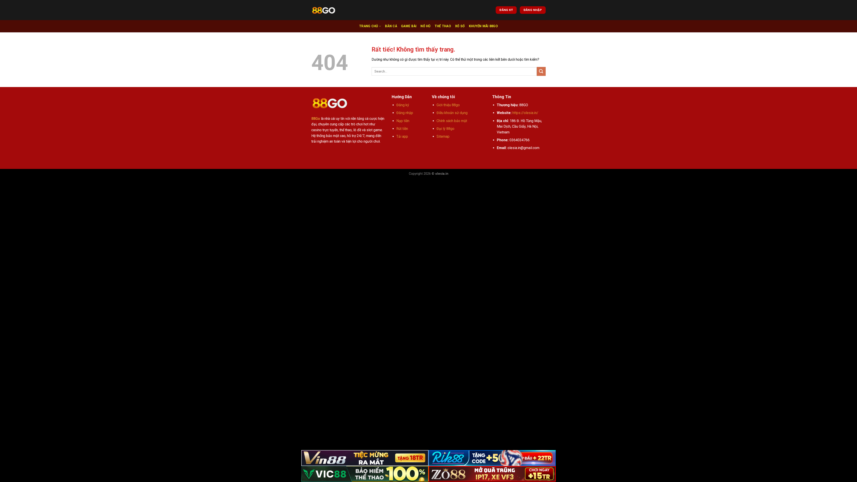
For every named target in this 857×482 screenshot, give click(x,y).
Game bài (408, 26)
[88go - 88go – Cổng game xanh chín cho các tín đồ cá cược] (323, 10)
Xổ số (460, 26)
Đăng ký (402, 105)
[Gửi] (541, 71)
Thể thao (443, 26)
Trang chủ (368, 26)
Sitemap (443, 136)
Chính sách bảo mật (452, 121)
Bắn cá (391, 26)
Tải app (402, 136)
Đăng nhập (404, 113)
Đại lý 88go (445, 129)
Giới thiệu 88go (448, 105)
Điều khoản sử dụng (452, 113)
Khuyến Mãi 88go (483, 26)
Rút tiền (402, 129)
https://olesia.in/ (525, 113)
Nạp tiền (402, 121)
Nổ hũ (425, 26)
